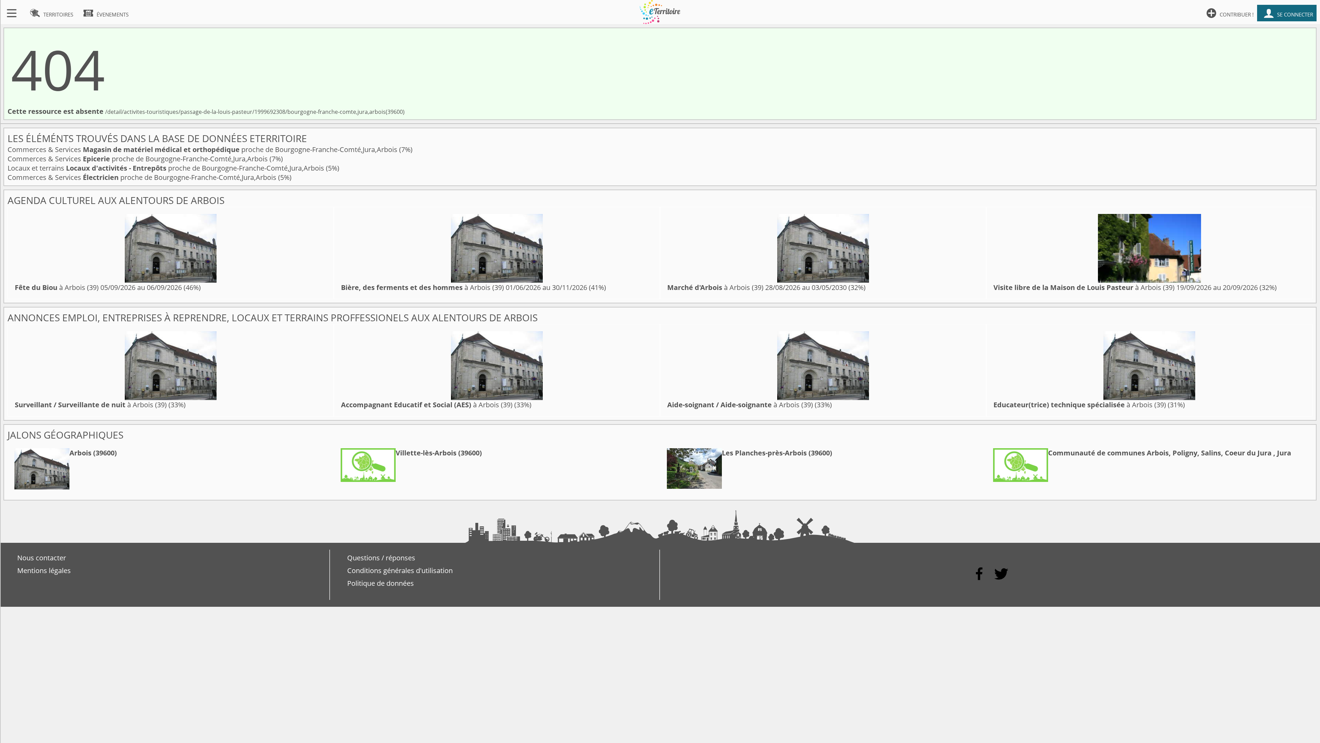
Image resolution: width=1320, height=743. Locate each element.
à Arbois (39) (57, 287)
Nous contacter (41, 557)
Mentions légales (44, 570)
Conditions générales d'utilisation (400, 570)
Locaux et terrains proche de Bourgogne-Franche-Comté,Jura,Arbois (167, 168)
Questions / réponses (381, 557)
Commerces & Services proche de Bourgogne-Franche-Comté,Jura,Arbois (203, 149)
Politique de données (380, 583)
